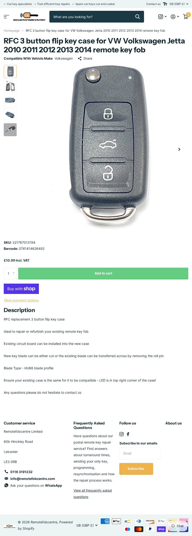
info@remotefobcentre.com (32, 479)
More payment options (21, 300)
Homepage (12, 30)
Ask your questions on (36, 485)
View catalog (6, 17)
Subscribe (136, 468)
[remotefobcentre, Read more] (162, 17)
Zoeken (137, 17)
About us (173, 423)
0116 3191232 (21, 472)
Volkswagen (64, 58)
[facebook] (128, 434)
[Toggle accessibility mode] (165, 4)
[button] (179, 149)
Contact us (153, 4)
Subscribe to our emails (138, 443)
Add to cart (103, 273)
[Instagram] (121, 434)
